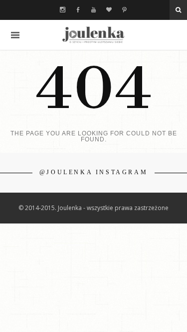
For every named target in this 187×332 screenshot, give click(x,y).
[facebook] (78, 10)
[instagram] (62, 10)
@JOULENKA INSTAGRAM (93, 172)
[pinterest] (124, 10)
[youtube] (93, 10)
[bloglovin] (109, 10)
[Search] (178, 10)
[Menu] (15, 35)
